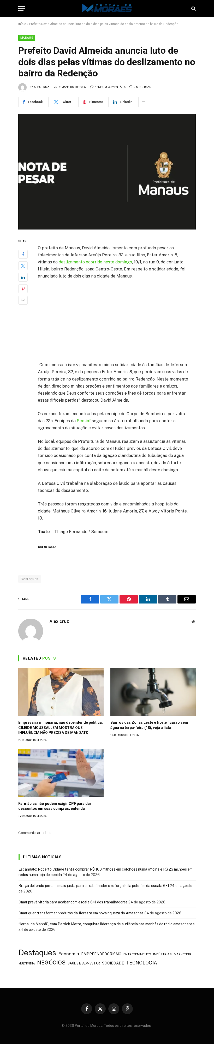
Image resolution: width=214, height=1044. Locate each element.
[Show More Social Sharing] (143, 102)
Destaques (29, 579)
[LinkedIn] (23, 277)
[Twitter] (23, 265)
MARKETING (182, 954)
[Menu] (21, 8)
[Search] (193, 8)
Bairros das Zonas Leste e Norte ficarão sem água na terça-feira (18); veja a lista (149, 724)
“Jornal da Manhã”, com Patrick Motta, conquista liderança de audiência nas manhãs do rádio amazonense (107, 924)
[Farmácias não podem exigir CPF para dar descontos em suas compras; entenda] (61, 773)
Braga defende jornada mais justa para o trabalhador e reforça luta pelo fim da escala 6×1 (94, 886)
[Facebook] (23, 254)
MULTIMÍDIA (27, 963)
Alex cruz (41, 87)
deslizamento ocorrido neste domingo (95, 262)
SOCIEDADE (113, 963)
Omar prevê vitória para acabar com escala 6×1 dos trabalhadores (73, 902)
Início (22, 24)
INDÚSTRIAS (162, 954)
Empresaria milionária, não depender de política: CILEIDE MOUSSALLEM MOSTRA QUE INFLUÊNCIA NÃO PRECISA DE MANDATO (60, 727)
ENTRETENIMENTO (137, 954)
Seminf (84, 420)
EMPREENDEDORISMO (101, 954)
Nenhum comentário (110, 87)
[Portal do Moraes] (106, 8)
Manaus (26, 37)
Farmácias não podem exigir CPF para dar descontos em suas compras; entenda (54, 806)
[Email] (23, 300)
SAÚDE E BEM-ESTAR (84, 963)
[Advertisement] (119, 322)
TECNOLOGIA (141, 962)
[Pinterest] (23, 288)
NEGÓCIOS (51, 962)
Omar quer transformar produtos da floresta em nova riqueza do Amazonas (81, 913)
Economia (68, 953)
